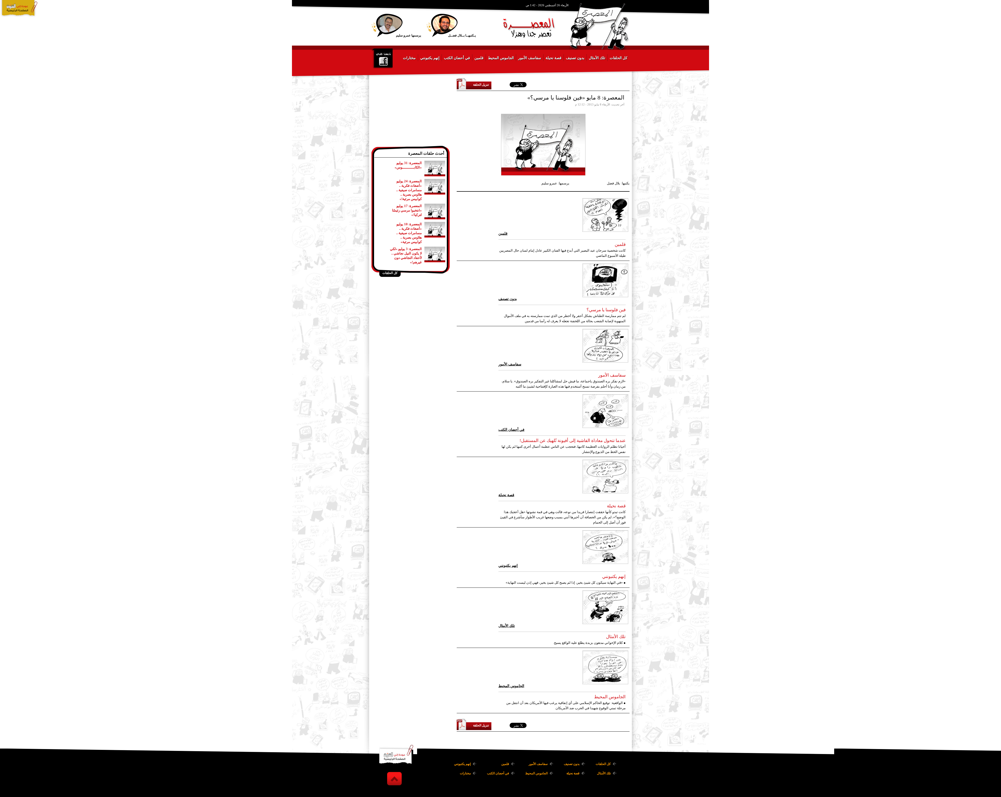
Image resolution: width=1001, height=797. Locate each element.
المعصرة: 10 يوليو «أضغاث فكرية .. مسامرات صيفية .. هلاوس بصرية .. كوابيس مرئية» (409, 233)
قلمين (479, 58)
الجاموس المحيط (501, 58)
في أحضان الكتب (457, 58)
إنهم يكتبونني (430, 58)
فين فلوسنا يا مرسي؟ (606, 310)
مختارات (409, 58)
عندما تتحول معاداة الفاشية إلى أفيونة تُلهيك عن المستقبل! (573, 440)
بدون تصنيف (575, 58)
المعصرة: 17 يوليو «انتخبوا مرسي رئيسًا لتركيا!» (407, 210)
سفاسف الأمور (529, 58)
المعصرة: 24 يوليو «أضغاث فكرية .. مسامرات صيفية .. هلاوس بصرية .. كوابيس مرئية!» (409, 190)
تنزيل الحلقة (481, 84)
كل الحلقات (618, 58)
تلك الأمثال (597, 58)
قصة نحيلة (553, 58)
